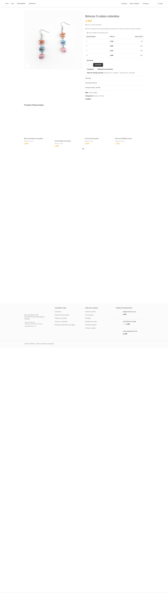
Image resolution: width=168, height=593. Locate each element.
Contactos (58, 311)
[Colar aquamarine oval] (119, 333)
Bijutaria (96, 96)
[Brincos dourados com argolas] (38, 122)
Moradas (88, 318)
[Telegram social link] (101, 99)
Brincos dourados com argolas (33, 138)
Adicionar (98, 64)
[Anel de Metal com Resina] (69, 123)
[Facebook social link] (92, 99)
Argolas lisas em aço (129, 311)
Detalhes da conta (91, 321)
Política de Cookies (61, 318)
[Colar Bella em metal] (119, 324)
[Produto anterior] (86, 12)
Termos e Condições (61, 321)
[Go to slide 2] (84, 148)
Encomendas (89, 315)
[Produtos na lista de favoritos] (151, 3)
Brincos (102, 96)
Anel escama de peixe (92, 138)
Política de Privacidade (62, 315)
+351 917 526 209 (33, 323)
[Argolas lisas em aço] (119, 314)
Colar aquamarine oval (130, 331)
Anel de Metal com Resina (63, 141)
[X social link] (94, 99)
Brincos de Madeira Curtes (123, 138)
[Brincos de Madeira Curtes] (129, 122)
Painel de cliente (90, 311)
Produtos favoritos (91, 325)
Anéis (61, 143)
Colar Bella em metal (129, 321)
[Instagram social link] (27, 329)
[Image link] (30, 309)
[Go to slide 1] (83, 148)
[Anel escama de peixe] (99, 122)
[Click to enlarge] (27, 66)
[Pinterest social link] (97, 99)
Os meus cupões (90, 328)
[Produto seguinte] (91, 12)
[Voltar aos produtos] (88, 12)
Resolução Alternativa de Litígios (65, 325)
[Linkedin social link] (99, 99)
